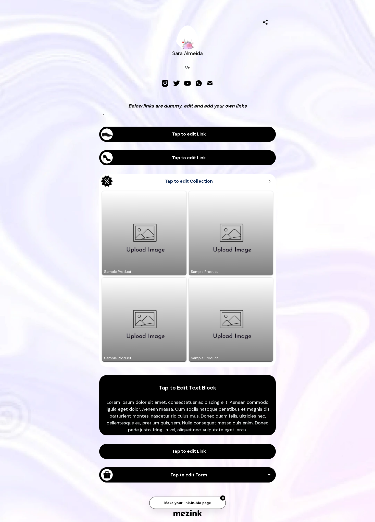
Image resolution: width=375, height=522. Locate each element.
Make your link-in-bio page (187, 502)
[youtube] (187, 83)
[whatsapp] (198, 83)
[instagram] (165, 83)
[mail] (210, 83)
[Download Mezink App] (187, 513)
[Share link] (265, 21)
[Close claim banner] (222, 497)
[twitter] (176, 83)
